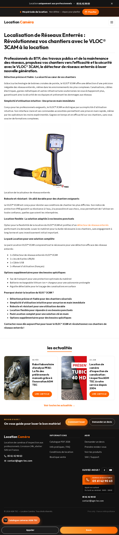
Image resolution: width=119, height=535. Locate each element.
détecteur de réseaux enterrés (93, 225)
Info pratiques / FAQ (60, 447)
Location (19, 22)
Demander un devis (102, 422)
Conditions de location (61, 452)
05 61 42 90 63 (83, 3)
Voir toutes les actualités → (59, 405)
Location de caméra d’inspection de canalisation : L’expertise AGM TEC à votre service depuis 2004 (99, 376)
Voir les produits (93, 452)
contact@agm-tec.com (19, 461)
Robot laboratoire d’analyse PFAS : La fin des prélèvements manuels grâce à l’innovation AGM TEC (43, 374)
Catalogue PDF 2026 (60, 442)
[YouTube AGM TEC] (110, 470)
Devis (89, 530)
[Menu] (112, 22)
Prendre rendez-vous (95, 447)
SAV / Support (92, 457)
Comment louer (76, 422)
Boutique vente (58, 457)
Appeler (30, 530)
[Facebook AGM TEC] (104, 470)
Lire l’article (42, 394)
